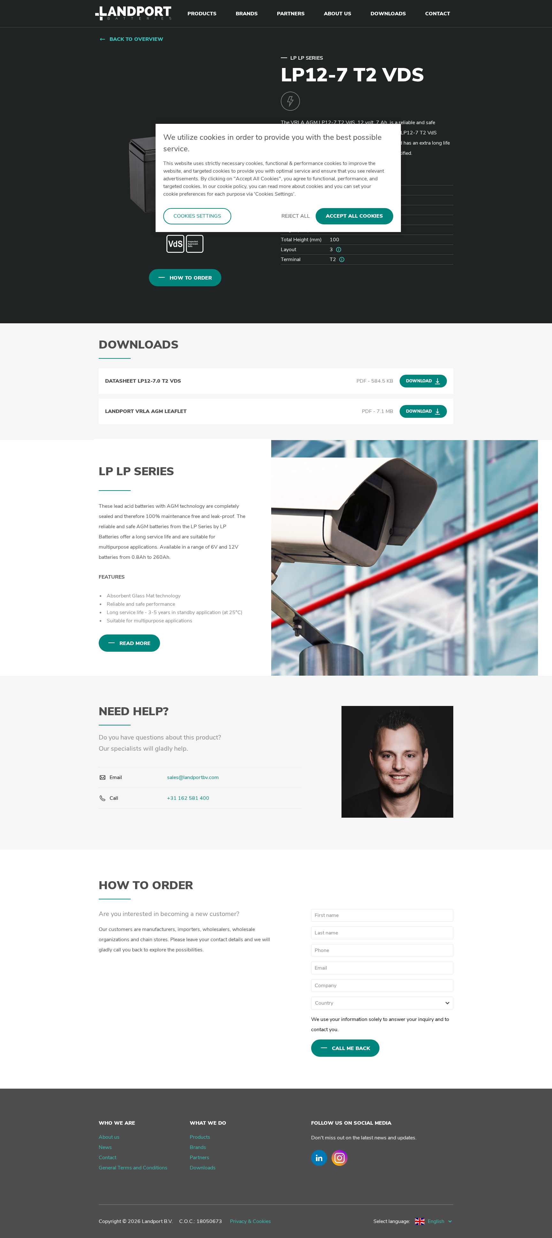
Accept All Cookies (354, 216)
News (105, 1147)
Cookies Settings (197, 216)
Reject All (295, 216)
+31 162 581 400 (188, 798)
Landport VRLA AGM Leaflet (146, 411)
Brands (198, 1147)
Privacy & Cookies (250, 1221)
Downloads (203, 1167)
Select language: (391, 1221)
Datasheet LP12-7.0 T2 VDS (143, 381)
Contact (107, 1157)
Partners (199, 1157)
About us (109, 1137)
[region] (278, 178)
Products (200, 1137)
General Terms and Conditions (133, 1167)
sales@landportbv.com (193, 777)
